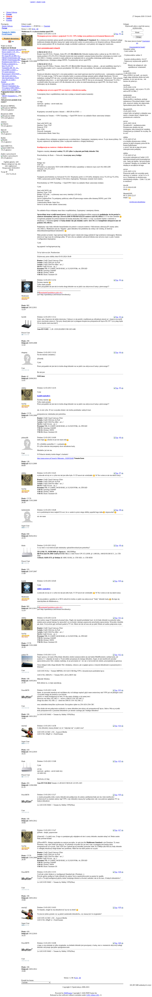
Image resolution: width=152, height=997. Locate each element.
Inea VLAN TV (7, 66)
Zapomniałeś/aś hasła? (137, 47)
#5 (120, 388)
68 (37, 29)
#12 (119, 655)
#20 (119, 943)
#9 (120, 545)
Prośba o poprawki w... (10, 64)
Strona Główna (7, 26)
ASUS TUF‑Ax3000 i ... (10, 90)
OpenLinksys (26, 26)
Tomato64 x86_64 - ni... (10, 68)
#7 (120, 473)
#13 (119, 690)
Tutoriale (47, 26)
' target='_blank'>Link (37, 2)
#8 (120, 510)
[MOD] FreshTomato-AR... (11, 58)
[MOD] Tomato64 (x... (10, 96)
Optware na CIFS (8, 84)
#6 (120, 437)
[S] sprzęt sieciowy (8, 54)
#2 (120, 280)
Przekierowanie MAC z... (11, 62)
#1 (120, 34)
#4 (120, 352)
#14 (119, 726)
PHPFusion (68, 993)
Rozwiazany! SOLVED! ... (11, 74)
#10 (119, 581)
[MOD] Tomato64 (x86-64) (11, 50)
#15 (119, 761)
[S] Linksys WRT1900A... (11, 88)
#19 (119, 907)
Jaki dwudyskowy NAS (10, 78)
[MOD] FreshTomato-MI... (11, 60)
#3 (120, 317)
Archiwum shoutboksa (137, 202)
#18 (119, 872)
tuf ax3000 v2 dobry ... (10, 70)
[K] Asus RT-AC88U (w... (11, 56)
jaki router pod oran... (9, 76)
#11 (119, 618)
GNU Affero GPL (92, 995)
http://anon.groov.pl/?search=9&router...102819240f (55, 458)
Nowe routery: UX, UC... (11, 52)
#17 (119, 830)
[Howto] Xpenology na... (11, 86)
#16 (119, 795)
